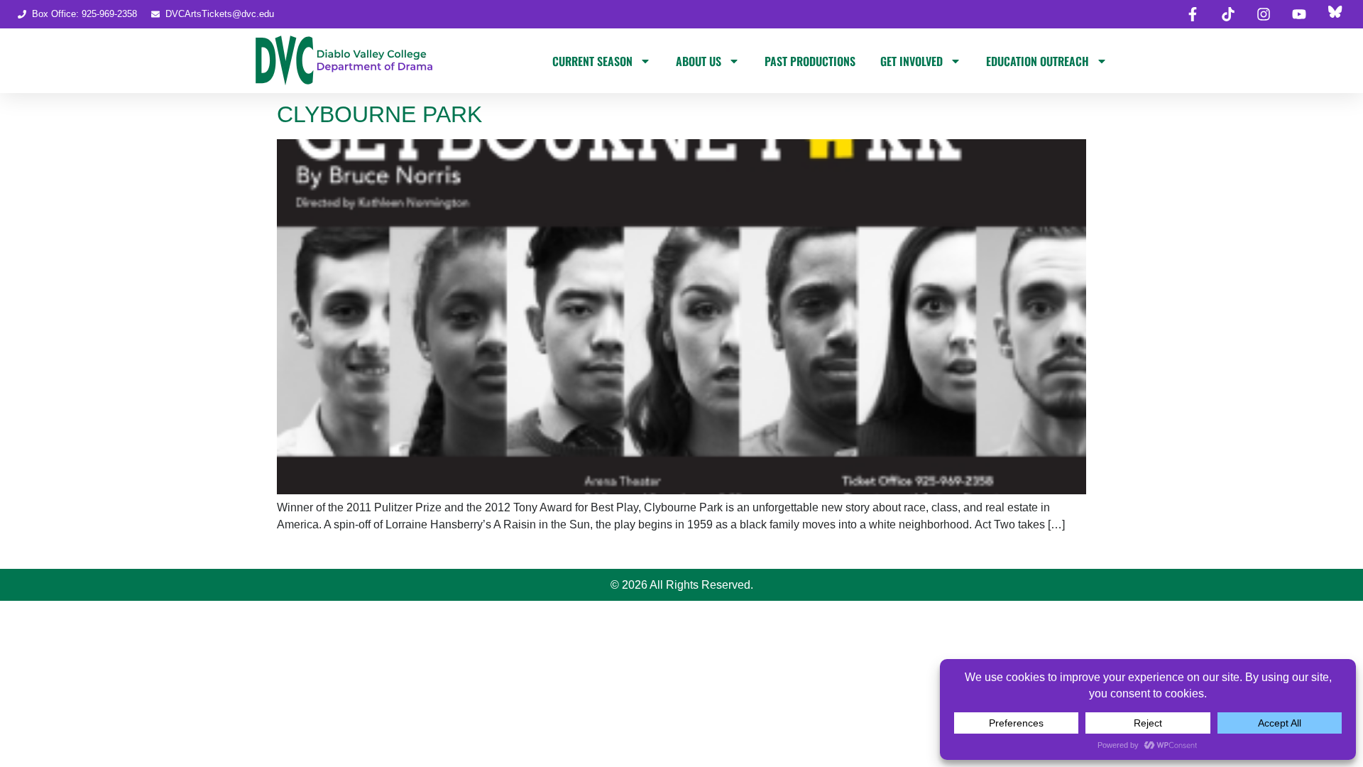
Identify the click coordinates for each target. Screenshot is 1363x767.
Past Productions (810, 61)
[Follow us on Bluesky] (1334, 14)
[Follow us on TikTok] (1228, 14)
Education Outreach (1037, 61)
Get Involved (911, 61)
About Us (698, 61)
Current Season (592, 61)
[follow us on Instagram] (1263, 14)
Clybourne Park (379, 114)
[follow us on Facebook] (1192, 14)
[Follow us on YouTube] (1299, 14)
